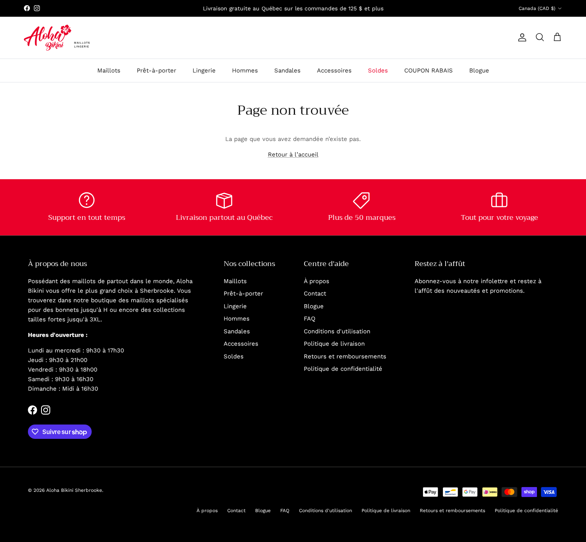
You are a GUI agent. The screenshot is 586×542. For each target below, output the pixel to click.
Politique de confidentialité (343, 368)
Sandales (287, 70)
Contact (315, 293)
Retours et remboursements (345, 356)
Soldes (378, 70)
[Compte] (520, 37)
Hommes (245, 70)
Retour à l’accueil (293, 154)
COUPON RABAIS (428, 70)
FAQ (309, 318)
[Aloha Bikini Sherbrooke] (57, 38)
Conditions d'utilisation (337, 331)
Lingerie (204, 70)
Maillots (108, 70)
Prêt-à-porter (156, 70)
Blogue (479, 70)
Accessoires (334, 70)
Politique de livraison (334, 343)
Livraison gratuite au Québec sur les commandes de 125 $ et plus (293, 8)
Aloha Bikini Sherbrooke (74, 490)
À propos (316, 281)
